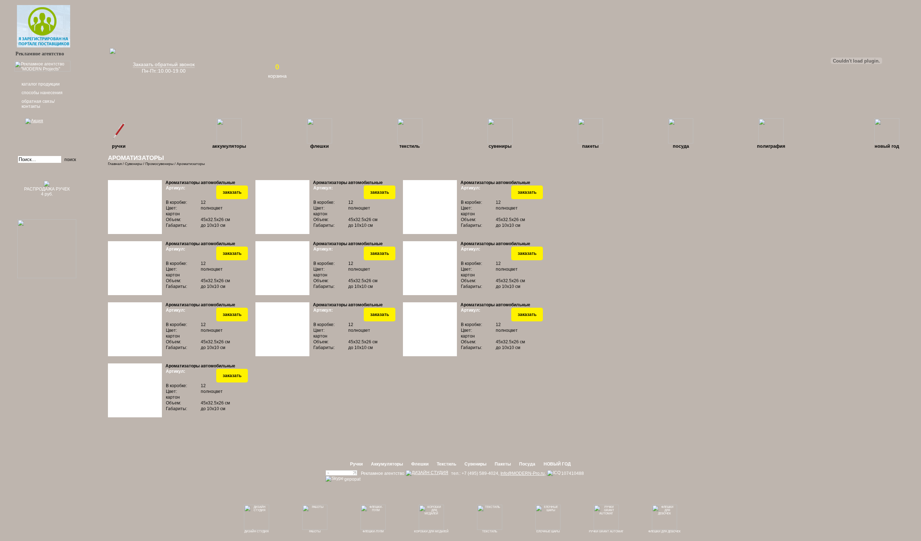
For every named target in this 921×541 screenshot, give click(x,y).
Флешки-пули (373, 531)
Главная (115, 164)
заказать (232, 192)
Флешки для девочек (664, 531)
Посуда (681, 146)
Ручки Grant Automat (606, 531)
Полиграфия (771, 146)
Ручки (119, 146)
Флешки (319, 146)
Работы (315, 531)
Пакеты (590, 146)
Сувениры (500, 146)
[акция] (46, 131)
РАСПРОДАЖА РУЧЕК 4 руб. (47, 192)
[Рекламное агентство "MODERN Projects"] (42, 70)
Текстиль (409, 146)
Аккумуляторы (229, 146)
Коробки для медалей (431, 531)
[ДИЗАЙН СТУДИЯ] (427, 473)
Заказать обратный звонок (164, 64)
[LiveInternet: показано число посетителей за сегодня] (341, 474)
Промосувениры (159, 164)
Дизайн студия (256, 531)
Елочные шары (548, 531)
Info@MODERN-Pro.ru (522, 473)
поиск (70, 159)
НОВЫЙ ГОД (887, 146)
